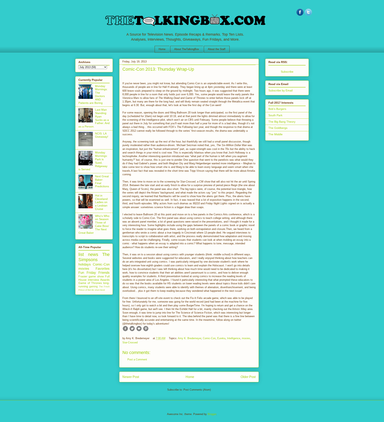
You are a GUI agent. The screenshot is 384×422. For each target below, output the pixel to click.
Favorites (103, 269)
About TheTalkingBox (186, 49)
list (81, 254)
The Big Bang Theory (281, 121)
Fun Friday (87, 273)
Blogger (212, 414)
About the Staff (216, 49)
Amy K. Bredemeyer (189, 338)
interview (93, 279)
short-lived (100, 290)
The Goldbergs (277, 127)
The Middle (275, 134)
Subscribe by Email (280, 90)
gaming (93, 286)
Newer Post (130, 377)
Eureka (221, 338)
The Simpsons (94, 257)
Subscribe (287, 71)
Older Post (248, 377)
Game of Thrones (90, 283)
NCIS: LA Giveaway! (101, 135)
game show (96, 276)
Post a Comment (137, 359)
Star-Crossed (130, 342)
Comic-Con (209, 338)
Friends (104, 273)
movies (246, 338)
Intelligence (233, 338)
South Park (275, 115)
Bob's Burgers (277, 108)
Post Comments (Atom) (197, 389)
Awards (105, 279)
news (93, 254)
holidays (84, 264)
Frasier (82, 276)
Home (162, 49)
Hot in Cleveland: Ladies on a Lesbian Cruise (101, 202)
